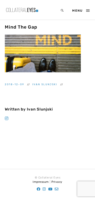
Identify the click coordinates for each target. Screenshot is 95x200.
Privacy (56, 182)
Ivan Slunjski (45, 84)
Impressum (41, 182)
